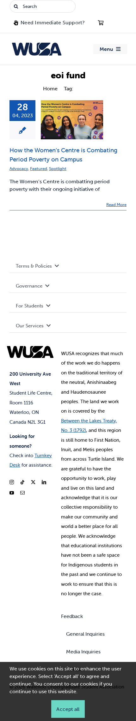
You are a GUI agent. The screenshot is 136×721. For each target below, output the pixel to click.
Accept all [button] (67, 709)
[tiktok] (22, 482)
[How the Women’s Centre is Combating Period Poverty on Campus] (72, 119)
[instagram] (11, 482)
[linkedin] (44, 482)
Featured (38, 168)
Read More (116, 204)
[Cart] (100, 23)
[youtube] (11, 493)
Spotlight (57, 168)
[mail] (22, 493)
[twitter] (33, 482)
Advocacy (18, 168)
